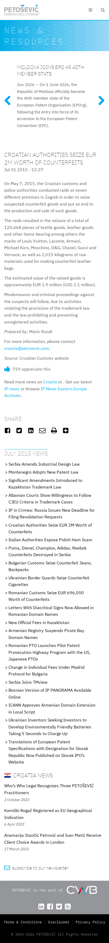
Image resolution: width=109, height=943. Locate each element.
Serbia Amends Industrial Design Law (44, 464)
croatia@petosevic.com (26, 348)
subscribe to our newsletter (36, 868)
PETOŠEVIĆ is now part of (38, 890)
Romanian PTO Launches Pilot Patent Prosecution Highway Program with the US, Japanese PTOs (49, 652)
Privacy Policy (90, 922)
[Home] (22, 10)
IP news (12, 388)
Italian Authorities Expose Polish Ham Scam (50, 539)
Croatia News (32, 775)
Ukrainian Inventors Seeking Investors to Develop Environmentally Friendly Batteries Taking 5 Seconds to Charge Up (49, 726)
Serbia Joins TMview (27, 682)
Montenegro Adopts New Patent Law (43, 472)
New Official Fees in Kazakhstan (38, 622)
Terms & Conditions (24, 922)
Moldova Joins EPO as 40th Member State (50, 70)
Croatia (50, 381)
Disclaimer (58, 922)
